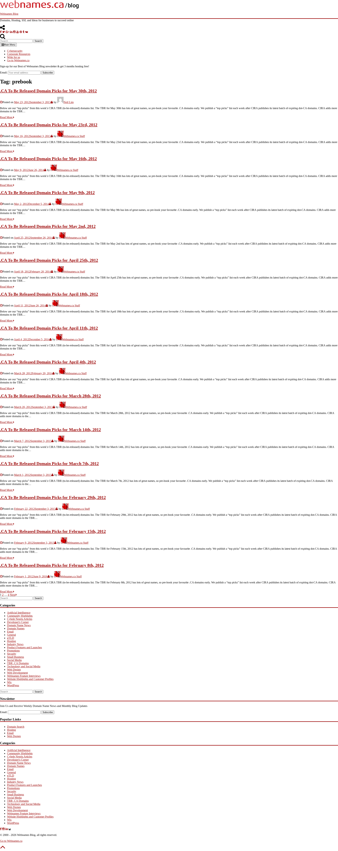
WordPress (13, 685)
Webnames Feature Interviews (23, 675)
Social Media (14, 660)
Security (11, 653)
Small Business (15, 656)
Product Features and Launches (24, 647)
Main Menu (9, 44)
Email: (3, 72)
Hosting (11, 641)
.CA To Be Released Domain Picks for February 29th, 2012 (53, 497)
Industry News (15, 644)
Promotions (13, 650)
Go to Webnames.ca (18, 60)
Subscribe (48, 72)
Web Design (14, 669)
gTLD (10, 637)
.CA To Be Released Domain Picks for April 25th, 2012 (49, 260)
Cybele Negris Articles (19, 618)
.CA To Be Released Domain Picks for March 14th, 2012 (50, 429)
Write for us (13, 57)
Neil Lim (69, 102)
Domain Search (15, 726)
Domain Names (15, 628)
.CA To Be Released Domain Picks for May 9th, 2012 (47, 192)
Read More (6, 117)
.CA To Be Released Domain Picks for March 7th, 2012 (49, 463)
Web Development (17, 672)
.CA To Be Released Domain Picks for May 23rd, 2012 (48, 124)
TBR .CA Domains (18, 663)
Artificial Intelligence (18, 612)
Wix (9, 682)
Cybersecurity (15, 50)
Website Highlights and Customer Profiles (30, 679)
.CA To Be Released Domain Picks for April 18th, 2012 (49, 294)
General (11, 634)
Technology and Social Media (23, 666)
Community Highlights (20, 615)
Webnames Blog (9, 13)
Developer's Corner (18, 622)
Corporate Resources (18, 54)
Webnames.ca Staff (74, 136)
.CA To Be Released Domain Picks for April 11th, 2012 (49, 328)
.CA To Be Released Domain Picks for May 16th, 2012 (48, 158)
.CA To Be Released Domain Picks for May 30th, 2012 (48, 91)
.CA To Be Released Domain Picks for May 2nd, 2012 (48, 226)
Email (10, 631)
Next (12, 594)
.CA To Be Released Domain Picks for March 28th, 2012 (50, 396)
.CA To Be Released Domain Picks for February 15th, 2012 (53, 531)
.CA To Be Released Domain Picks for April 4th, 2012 (48, 362)
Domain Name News (19, 625)
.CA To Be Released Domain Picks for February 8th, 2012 (52, 565)
